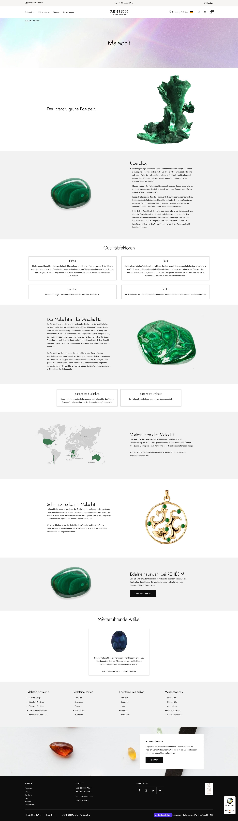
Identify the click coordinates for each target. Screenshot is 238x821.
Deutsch (192, 12)
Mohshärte (171, 698)
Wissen (28, 801)
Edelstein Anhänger (37, 702)
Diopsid (124, 710)
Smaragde (79, 702)
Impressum (176, 815)
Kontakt (210, 3)
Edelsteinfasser (173, 710)
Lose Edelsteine (143, 593)
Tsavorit (124, 698)
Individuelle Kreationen (38, 714)
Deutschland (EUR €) (33, 815)
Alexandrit (125, 714)
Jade (123, 706)
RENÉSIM (28, 21)
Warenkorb (212, 11)
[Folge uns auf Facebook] (139, 790)
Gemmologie (172, 706)
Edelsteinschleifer (174, 714)
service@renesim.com (85, 796)
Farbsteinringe (35, 698)
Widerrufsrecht (201, 815)
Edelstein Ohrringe (36, 706)
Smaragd (124, 702)
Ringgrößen (29, 805)
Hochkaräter (172, 702)
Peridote (78, 698)
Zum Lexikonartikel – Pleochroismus (119, 671)
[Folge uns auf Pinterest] (153, 790)
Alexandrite (79, 710)
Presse (27, 792)
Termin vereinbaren (35, 3)
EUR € (183, 12)
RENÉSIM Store (82, 800)
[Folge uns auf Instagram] (146, 790)
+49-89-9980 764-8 (125, 3)
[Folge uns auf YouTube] (159, 790)
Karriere (28, 795)
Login (205, 12)
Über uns (28, 789)
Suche (199, 12)
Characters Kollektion (38, 710)
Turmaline (79, 714)
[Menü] (234, 797)
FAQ (26, 798)
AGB (211, 815)
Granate (78, 706)
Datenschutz (188, 815)
